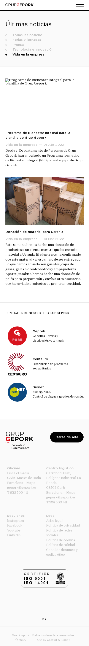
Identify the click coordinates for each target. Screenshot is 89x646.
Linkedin (14, 535)
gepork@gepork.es (61, 497)
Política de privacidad (63, 525)
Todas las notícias (28, 35)
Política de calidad (60, 545)
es (44, 619)
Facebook (14, 525)
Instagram (15, 520)
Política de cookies (60, 540)
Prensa (18, 44)
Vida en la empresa (28, 54)
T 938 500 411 (17, 492)
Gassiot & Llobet (58, 640)
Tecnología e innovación (33, 49)
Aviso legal (54, 520)
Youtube (14, 530)
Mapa (30, 483)
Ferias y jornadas (27, 39)
